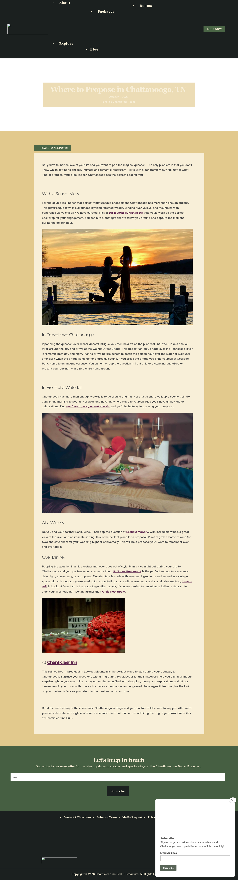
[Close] (232, 800)
